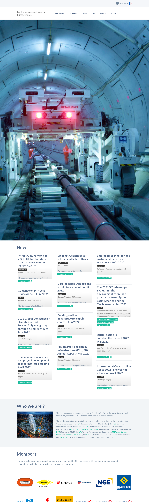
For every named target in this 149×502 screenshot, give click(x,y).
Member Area (124, 4)
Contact (114, 13)
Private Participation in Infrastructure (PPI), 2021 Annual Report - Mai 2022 (73, 350)
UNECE (89, 435)
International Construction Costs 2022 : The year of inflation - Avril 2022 (114, 370)
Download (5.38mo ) (64, 369)
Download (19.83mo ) (25, 309)
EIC (79, 424)
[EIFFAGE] (64, 482)
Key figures (73, 13)
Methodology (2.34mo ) (105, 322)
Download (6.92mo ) (104, 357)
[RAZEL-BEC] (124, 482)
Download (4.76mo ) (104, 388)
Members (103, 13)
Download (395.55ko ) (65, 274)
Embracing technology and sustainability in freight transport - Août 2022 (113, 259)
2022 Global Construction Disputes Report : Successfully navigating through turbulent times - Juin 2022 (34, 325)
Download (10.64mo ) (65, 306)
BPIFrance (116, 432)
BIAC (58, 432)
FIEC (114, 424)
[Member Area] (117, 3)
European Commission (73, 435)
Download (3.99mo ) (104, 278)
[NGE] (104, 482)
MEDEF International (84, 429)
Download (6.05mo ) (25, 347)
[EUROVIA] (84, 482)
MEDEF (73, 429)
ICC (97, 429)
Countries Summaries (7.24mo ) (108, 319)
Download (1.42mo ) (64, 337)
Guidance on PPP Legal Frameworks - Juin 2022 (33, 292)
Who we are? (59, 13)
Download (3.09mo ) (25, 382)
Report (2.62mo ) (103, 325)
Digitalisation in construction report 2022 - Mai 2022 (113, 338)
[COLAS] (44, 482)
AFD (80, 432)
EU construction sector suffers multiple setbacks (73, 257)
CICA (87, 426)
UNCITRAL (65, 437)
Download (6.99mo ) (25, 281)
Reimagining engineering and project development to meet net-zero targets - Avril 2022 (34, 362)
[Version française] (130, 3)
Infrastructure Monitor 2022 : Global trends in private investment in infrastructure (32, 260)
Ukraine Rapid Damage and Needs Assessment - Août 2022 (74, 287)
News (93, 13)
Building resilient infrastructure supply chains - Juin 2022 (71, 319)
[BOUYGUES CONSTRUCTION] (25, 482)
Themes (84, 13)
